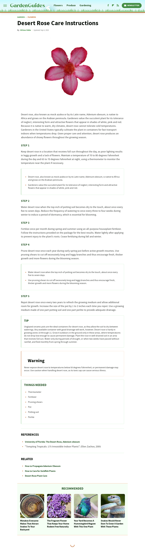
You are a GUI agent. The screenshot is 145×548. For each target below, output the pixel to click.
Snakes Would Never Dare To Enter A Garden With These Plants (112, 523)
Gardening (85, 5)
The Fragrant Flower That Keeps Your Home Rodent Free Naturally (58, 523)
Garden (21, 17)
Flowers (58, 5)
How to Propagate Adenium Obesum (43, 466)
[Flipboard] (113, 5)
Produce (71, 5)
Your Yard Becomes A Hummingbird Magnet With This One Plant (85, 523)
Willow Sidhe (25, 30)
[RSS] (118, 5)
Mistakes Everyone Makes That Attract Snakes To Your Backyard (29, 525)
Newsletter (133, 5)
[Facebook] (108, 5)
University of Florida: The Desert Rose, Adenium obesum (52, 441)
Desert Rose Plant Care (36, 475)
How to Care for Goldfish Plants (40, 471)
